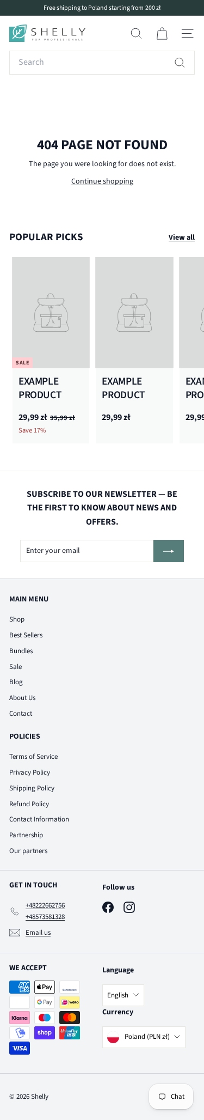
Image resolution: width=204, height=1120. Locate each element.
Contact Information (39, 819)
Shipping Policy (31, 788)
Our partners (28, 851)
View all (182, 237)
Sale (15, 667)
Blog (16, 682)
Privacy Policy (29, 772)
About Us (22, 698)
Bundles (21, 651)
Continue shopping (102, 181)
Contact (20, 714)
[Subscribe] (168, 551)
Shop (16, 619)
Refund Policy (29, 804)
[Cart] (162, 33)
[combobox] (102, 63)
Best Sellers (25, 635)
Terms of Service (33, 757)
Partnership (26, 835)
